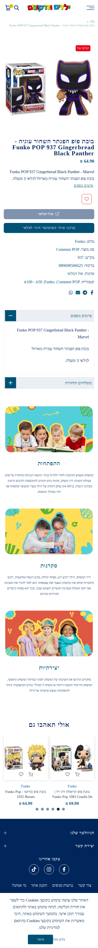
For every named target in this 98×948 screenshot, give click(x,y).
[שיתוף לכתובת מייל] (78, 292)
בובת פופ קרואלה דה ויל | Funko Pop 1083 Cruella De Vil (72, 797)
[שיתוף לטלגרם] (85, 292)
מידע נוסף (59, 939)
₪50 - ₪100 (33, 282)
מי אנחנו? (19, 885)
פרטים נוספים (83, 185)
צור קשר (84, 885)
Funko (80, 241)
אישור (40, 939)
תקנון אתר (39, 885)
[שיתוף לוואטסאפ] (71, 292)
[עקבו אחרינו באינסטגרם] (49, 869)
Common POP (67, 249)
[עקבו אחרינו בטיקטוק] (34, 869)
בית (92, 21)
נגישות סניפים (62, 885)
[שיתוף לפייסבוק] (92, 292)
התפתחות (49, 463)
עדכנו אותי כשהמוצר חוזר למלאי (49, 228)
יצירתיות (49, 668)
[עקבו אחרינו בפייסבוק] (64, 869)
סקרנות (49, 565)
